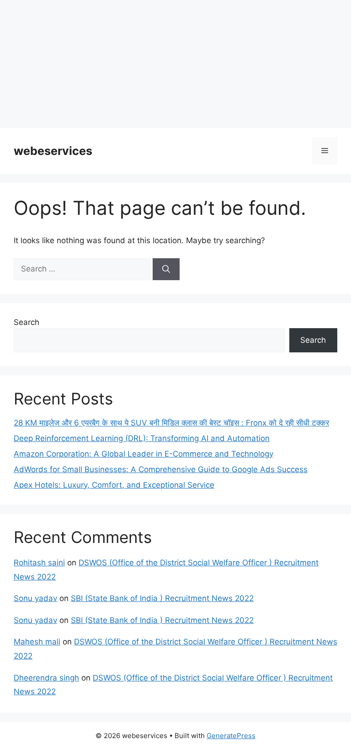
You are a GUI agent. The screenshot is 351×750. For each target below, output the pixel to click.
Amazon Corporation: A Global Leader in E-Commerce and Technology (143, 453)
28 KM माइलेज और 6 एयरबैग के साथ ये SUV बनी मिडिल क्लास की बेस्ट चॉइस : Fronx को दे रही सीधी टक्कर (171, 422)
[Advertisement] (175, 64)
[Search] (166, 269)
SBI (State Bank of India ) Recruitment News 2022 (162, 598)
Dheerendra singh (46, 677)
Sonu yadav (35, 598)
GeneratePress (231, 735)
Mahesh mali (37, 641)
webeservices (53, 151)
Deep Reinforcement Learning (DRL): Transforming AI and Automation (142, 438)
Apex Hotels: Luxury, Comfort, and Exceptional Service (114, 484)
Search (26, 322)
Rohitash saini (39, 562)
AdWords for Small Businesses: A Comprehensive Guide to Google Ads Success (161, 469)
